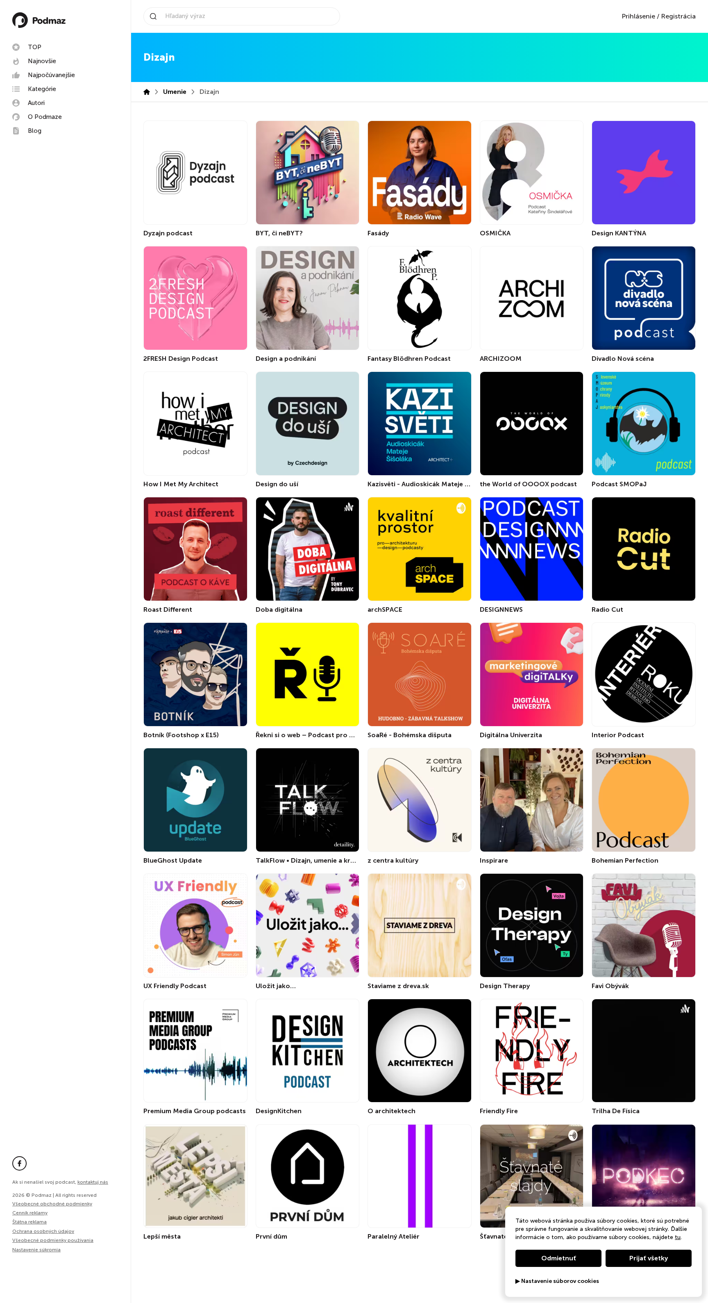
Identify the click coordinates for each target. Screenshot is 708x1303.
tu (678, 1237)
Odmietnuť (558, 1258)
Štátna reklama (29, 1222)
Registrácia (678, 16)
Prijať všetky (648, 1258)
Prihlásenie (638, 16)
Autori (36, 103)
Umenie (174, 92)
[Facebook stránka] (19, 1163)
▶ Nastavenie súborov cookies (557, 1281)
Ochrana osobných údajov (43, 1231)
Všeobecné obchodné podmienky (52, 1204)
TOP (34, 47)
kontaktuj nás (92, 1182)
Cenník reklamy (30, 1213)
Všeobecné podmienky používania (52, 1240)
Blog (34, 130)
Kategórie (42, 89)
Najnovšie (42, 61)
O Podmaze (45, 117)
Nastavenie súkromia (36, 1250)
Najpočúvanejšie (51, 75)
